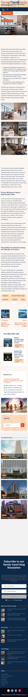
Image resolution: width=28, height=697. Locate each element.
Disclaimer (3, 679)
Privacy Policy (18, 600)
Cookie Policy (4, 677)
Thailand (14, 299)
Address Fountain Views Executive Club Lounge (19, 340)
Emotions (5, 299)
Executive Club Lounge (18, 295)
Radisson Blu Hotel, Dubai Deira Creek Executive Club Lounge (18, 354)
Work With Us (4, 681)
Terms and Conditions (6, 676)
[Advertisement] (7, 41)
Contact (3, 684)
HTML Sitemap (4, 683)
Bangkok (5, 295)
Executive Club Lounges (7, 20)
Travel (23, 299)
